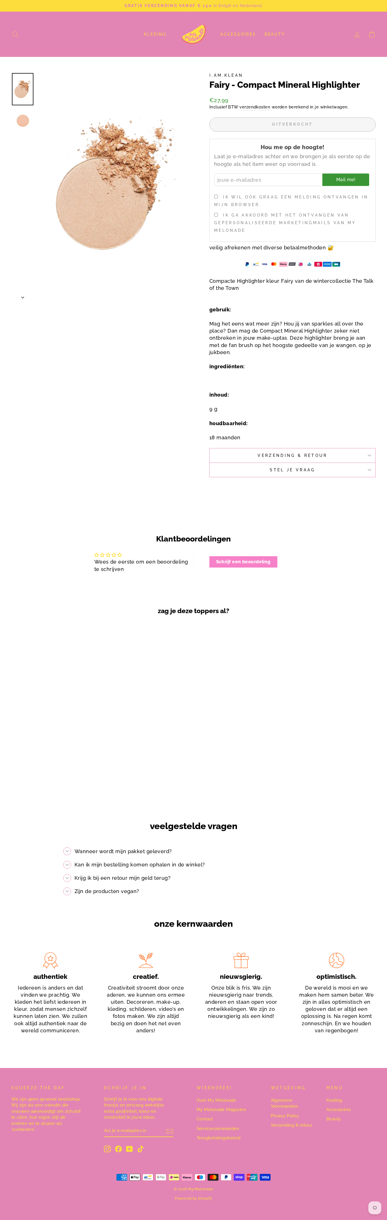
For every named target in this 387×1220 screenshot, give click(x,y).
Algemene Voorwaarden (284, 1103)
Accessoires (238, 34)
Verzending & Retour (292, 455)
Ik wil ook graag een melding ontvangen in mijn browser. (291, 200)
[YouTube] (129, 1149)
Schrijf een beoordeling (243, 561)
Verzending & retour (291, 1125)
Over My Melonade (216, 1100)
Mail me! (345, 179)
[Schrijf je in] (169, 1131)
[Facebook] (118, 1149)
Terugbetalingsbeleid (218, 1137)
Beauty (275, 34)
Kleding (155, 34)
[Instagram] (107, 1149)
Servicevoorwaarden (218, 1128)
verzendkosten (254, 107)
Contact (205, 1118)
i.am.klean (226, 75)
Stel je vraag (292, 469)
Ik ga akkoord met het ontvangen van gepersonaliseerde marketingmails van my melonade (285, 223)
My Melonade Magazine (221, 1109)
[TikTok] (140, 1149)
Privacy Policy (285, 1115)
